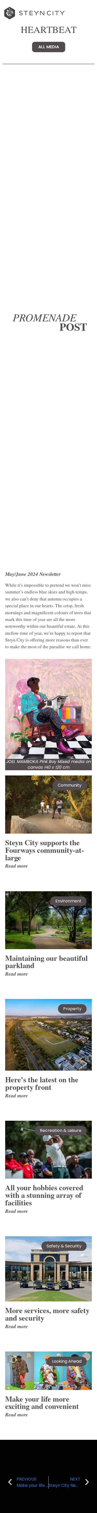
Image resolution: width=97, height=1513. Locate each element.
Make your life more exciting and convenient (42, 1402)
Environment (68, 901)
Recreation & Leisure (60, 1130)
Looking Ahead (66, 1361)
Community (69, 785)
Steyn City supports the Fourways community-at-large (44, 850)
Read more (16, 865)
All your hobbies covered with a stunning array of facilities (44, 1195)
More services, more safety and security (47, 1314)
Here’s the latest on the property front (41, 1083)
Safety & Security (64, 1246)
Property (72, 1009)
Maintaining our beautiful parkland (46, 962)
